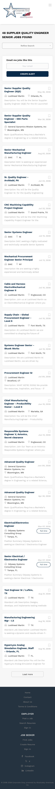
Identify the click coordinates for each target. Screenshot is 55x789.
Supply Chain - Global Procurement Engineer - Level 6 (17, 317)
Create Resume (27, 744)
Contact (27, 697)
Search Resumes (27, 723)
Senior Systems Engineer (18, 232)
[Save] (49, 89)
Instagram (29, 766)
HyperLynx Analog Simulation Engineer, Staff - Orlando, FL (19, 648)
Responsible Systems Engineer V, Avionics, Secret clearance (16, 434)
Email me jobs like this (19, 60)
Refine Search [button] (27, 46)
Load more (27, 674)
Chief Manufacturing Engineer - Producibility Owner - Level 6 (17, 403)
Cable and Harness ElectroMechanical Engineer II (14, 287)
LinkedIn (29, 770)
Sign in (27, 728)
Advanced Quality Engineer (19, 461)
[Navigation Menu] (50, 5)
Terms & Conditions (27, 706)
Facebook (29, 756)
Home (27, 692)
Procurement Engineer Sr (18, 373)
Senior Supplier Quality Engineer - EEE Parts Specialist (17, 118)
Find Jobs (27, 740)
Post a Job (27, 718)
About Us (27, 702)
